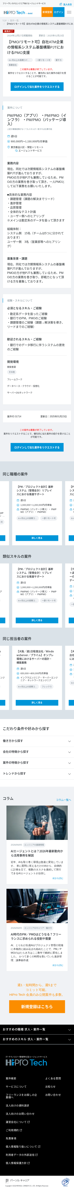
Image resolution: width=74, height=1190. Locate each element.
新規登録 (47, 12)
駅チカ (59, 60)
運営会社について (16, 1122)
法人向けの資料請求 (17, 1105)
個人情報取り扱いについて (21, 1146)
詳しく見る (37, 538)
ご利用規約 (12, 1130)
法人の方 (67, 4)
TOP (4, 20)
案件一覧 (14, 20)
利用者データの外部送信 (20, 1155)
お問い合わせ (53, 1095)
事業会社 (13, 65)
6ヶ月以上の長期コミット (20, 60)
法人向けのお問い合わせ (20, 1114)
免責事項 (11, 1138)
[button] (16, 513)
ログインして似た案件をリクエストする (37, 86)
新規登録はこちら (37, 1006)
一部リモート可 (43, 60)
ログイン (58, 12)
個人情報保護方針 (16, 1163)
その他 (12, 372)
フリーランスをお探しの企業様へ (21, 1096)
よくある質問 (53, 1078)
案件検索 (11, 1078)
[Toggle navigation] (69, 12)
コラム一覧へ (63, 799)
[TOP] (18, 12)
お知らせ (50, 1086)
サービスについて (16, 1086)
